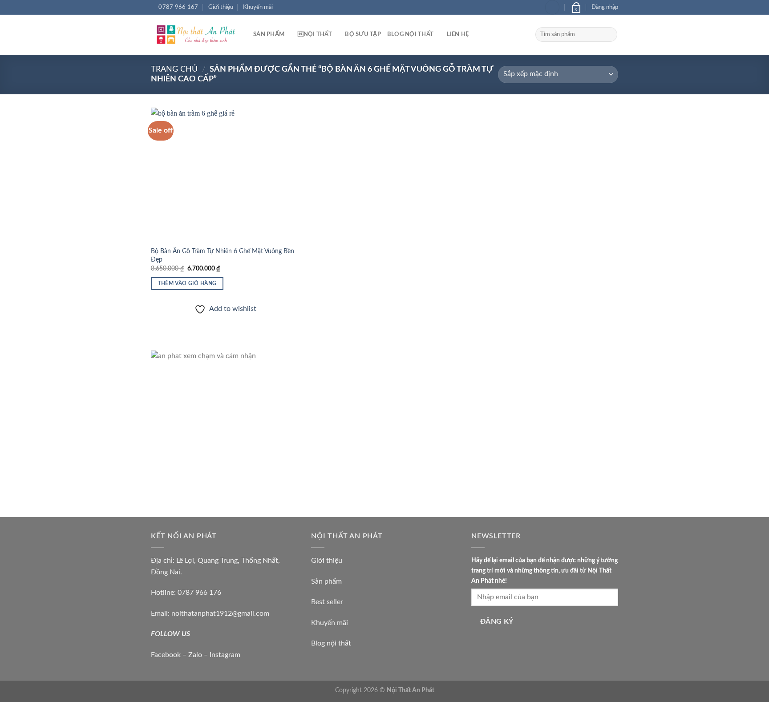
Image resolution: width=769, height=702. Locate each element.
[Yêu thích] (552, 7)
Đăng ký (497, 621)
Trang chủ (174, 69)
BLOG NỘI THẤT (410, 34)
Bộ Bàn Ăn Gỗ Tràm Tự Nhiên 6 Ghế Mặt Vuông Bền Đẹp (222, 255)
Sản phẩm (326, 581)
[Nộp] (609, 34)
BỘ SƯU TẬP (363, 34)
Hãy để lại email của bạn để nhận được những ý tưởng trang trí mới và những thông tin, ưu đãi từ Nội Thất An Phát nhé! (544, 570)
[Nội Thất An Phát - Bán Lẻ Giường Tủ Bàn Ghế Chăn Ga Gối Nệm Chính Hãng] (195, 34)
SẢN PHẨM (268, 34)
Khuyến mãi (258, 7)
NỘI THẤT (315, 34)
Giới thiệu (220, 7)
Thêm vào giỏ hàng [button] (187, 283)
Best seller (327, 601)
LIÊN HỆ (458, 34)
